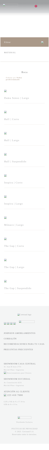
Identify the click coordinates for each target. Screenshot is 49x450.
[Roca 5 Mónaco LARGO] (5, 217)
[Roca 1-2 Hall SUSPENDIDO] (5, 154)
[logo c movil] (10, 5)
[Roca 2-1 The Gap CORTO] (5, 239)
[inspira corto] (5, 175)
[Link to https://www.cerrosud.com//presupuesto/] (38, 6)
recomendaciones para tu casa (24, 344)
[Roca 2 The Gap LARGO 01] (5, 260)
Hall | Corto (11, 119)
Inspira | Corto (13, 182)
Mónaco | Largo (14, 224)
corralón (10, 339)
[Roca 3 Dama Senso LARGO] (5, 91)
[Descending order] (42, 78)
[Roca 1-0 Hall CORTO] (5, 112)
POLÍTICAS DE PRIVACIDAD (25, 429)
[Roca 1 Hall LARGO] (5, 133)
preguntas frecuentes (18, 349)
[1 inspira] (5, 196)
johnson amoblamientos (20, 333)
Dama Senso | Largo (16, 98)
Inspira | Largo (13, 203)
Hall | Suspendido (15, 161)
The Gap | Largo (14, 267)
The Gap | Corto (14, 246)
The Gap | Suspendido (17, 288)
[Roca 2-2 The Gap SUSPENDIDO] (5, 281)
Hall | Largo (11, 140)
